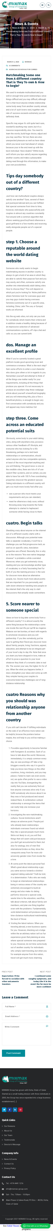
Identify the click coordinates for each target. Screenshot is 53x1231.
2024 (32, 28)
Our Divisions (9, 1126)
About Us (8, 1131)
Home (5, 28)
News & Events (19, 28)
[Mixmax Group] (15, 5)
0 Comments (14, 66)
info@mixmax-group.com (17, 1189)
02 (49, 28)
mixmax (28, 62)
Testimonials (9, 1140)
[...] (15, 1101)
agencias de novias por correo (23, 69)
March (41, 28)
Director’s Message (12, 1144)
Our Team (8, 1135)
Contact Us (9, 1164)
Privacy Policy (10, 1168)
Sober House (13, 1226)
